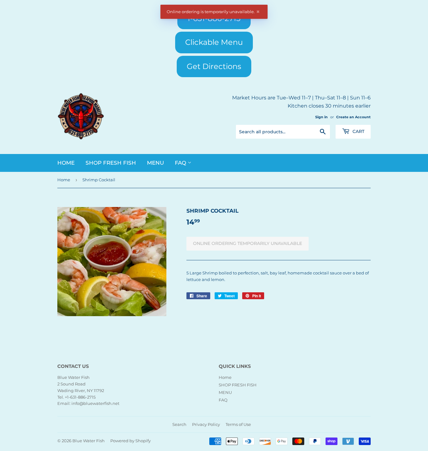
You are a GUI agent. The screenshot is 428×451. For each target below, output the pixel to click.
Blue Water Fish (88, 440)
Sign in (321, 117)
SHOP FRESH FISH (111, 163)
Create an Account (353, 117)
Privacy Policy (206, 424)
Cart (357, 131)
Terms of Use (238, 424)
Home (66, 163)
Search (179, 424)
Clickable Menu (214, 42)
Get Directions (214, 66)
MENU (155, 163)
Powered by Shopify (130, 440)
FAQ (181, 163)
